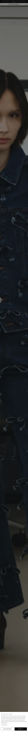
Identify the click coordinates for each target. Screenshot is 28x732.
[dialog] (14, 722)
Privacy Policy (4, 723)
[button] (14, 725)
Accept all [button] (20, 729)
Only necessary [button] (7, 729)
